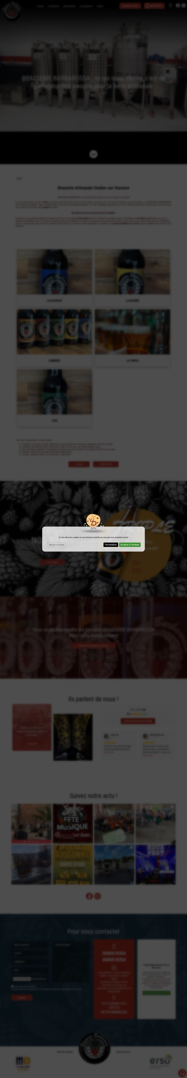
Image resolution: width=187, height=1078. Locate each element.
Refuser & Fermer (56, 545)
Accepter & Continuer (129, 544)
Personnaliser (111, 544)
